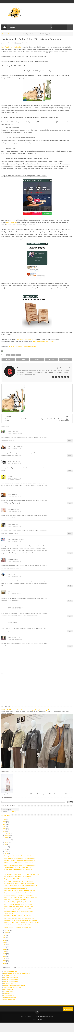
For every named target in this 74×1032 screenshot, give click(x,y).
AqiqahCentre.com (11, 222)
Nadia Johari (12, 559)
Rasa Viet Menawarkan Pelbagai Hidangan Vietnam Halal (19, 918)
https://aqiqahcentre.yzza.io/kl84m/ (43, 341)
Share (23, 359)
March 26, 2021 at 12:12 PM (15, 639)
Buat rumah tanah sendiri (9, 997)
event (14, 34)
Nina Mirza (11, 622)
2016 (4, 944)
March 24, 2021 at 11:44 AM (15, 624)
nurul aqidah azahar (14, 446)
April (6, 851)
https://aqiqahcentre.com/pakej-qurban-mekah (22, 346)
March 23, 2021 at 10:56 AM (15, 433)
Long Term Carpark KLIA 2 (9, 975)
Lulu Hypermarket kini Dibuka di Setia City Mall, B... (18, 856)
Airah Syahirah (12, 637)
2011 (4, 956)
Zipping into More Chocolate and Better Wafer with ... (18, 927)
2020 (4, 935)
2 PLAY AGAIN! (8, 913)
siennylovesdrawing (14, 607)
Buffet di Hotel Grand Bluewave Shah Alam (14, 985)
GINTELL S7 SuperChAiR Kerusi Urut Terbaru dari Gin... (19, 862)
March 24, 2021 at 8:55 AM (14, 576)
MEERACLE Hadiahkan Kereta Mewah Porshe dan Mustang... (20, 860)
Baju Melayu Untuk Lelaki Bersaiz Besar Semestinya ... (19, 876)
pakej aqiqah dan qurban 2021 (25, 339)
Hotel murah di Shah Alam (9, 983)
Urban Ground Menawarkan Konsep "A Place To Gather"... (19, 906)
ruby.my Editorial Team (15, 539)
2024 (4, 824)
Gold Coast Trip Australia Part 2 (11, 981)
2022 (4, 828)
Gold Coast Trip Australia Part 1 (11, 979)
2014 (4, 949)
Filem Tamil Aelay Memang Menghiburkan (15, 899)
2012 (4, 954)
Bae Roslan (11, 494)
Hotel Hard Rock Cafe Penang (10, 977)
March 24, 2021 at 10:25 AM (15, 593)
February (7, 930)
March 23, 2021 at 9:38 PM (14, 526)
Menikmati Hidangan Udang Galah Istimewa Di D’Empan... (19, 909)
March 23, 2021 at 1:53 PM (14, 448)
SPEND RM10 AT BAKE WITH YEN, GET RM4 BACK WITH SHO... (22, 874)
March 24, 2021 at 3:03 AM (14, 541)
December (7, 833)
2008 (4, 963)
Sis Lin (10, 574)
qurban (19, 34)
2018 (4, 940)
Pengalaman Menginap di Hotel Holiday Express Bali (16, 973)
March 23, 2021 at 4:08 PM (14, 511)
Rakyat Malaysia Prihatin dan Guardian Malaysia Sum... (19, 892)
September (8, 840)
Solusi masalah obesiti (8, 995)
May (6, 849)
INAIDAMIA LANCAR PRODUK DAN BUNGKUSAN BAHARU (20, 920)
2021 (4, 831)
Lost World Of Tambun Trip (10, 971)
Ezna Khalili (11, 431)
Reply (69, 440)
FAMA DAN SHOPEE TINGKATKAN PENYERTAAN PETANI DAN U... (23, 922)
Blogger (40, 1019)
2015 (4, 947)
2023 (4, 826)
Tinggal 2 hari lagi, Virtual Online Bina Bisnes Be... (17, 879)
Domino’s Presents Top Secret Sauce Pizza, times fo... (18, 904)
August (7, 842)
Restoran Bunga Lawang (9, 999)
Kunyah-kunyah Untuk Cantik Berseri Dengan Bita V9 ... (19, 869)
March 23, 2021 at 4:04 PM (14, 496)
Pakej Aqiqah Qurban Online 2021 (11, 47)
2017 (4, 942)
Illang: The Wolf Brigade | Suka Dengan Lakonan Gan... (18, 902)
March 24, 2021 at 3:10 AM (14, 561)
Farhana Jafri (12, 509)
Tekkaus (10, 476)
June (6, 847)
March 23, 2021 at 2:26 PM (14, 463)
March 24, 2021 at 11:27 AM (15, 609)
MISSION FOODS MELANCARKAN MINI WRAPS (17, 916)
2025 (4, 822)
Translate (13, 811)
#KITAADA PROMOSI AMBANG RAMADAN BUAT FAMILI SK (20, 886)
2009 (4, 961)
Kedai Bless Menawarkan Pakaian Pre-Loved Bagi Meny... (19, 865)
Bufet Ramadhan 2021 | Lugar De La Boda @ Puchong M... (19, 858)
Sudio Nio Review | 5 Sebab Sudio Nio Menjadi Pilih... (18, 925)
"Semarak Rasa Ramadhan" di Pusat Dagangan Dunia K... (19, 872)
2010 (4, 958)
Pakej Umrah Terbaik (8, 991)
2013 (4, 951)
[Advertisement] (37, 690)
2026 (4, 819)
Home (3, 34)
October (7, 837)
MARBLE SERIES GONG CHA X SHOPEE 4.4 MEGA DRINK (20, 897)
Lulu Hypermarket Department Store (12, 987)
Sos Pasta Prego (7, 993)
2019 (4, 937)
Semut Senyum (12, 461)
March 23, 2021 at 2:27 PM (14, 478)
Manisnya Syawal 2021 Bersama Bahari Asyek (16, 888)
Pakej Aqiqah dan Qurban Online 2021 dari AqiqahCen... (19, 881)
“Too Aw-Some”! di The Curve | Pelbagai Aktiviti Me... (18, 867)
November (7, 835)
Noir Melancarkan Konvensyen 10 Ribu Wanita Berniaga (19, 883)
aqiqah (9, 34)
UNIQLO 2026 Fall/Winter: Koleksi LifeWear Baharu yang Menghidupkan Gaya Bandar (26, 710)
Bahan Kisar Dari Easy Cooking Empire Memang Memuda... (20, 890)
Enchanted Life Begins (40, 1016)
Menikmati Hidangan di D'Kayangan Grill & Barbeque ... (18, 895)
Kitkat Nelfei (11, 592)
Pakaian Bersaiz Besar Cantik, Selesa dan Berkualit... (18, 911)
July (6, 844)
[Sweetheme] (53, 377)
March (6, 854)
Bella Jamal (11, 524)
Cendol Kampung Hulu (8, 989)
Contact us (69, 1009)
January (7, 932)
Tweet (9, 359)
